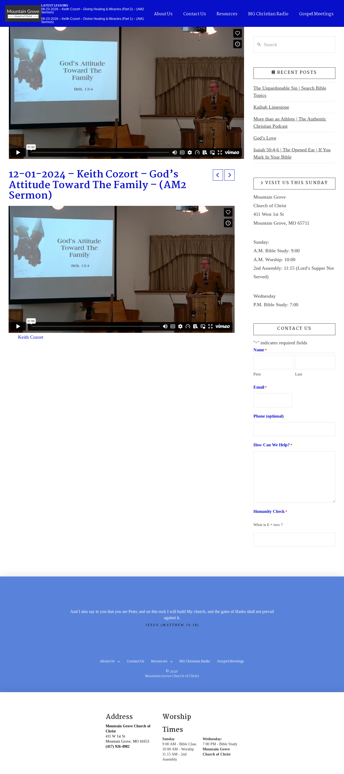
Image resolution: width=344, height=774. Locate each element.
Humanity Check (270, 511)
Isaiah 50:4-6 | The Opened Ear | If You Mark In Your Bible (292, 153)
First (257, 374)
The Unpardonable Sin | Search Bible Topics (289, 91)
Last (298, 374)
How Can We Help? (272, 445)
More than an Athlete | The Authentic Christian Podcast (289, 122)
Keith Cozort (30, 337)
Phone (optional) (268, 416)
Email (260, 387)
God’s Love (264, 138)
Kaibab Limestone (271, 107)
